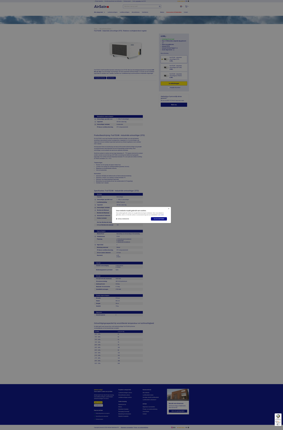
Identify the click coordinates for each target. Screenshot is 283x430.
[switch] (278, 424)
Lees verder (161, 215)
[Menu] (281, 414)
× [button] (168, 208)
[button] (122, 219)
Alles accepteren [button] (159, 219)
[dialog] (141, 215)
